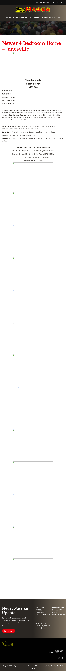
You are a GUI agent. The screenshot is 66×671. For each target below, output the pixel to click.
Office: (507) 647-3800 (43, 626)
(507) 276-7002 (45, 2)
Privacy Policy (46, 666)
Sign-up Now (8, 631)
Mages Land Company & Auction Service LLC (33, 9)
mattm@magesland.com (44, 628)
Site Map (38, 666)
